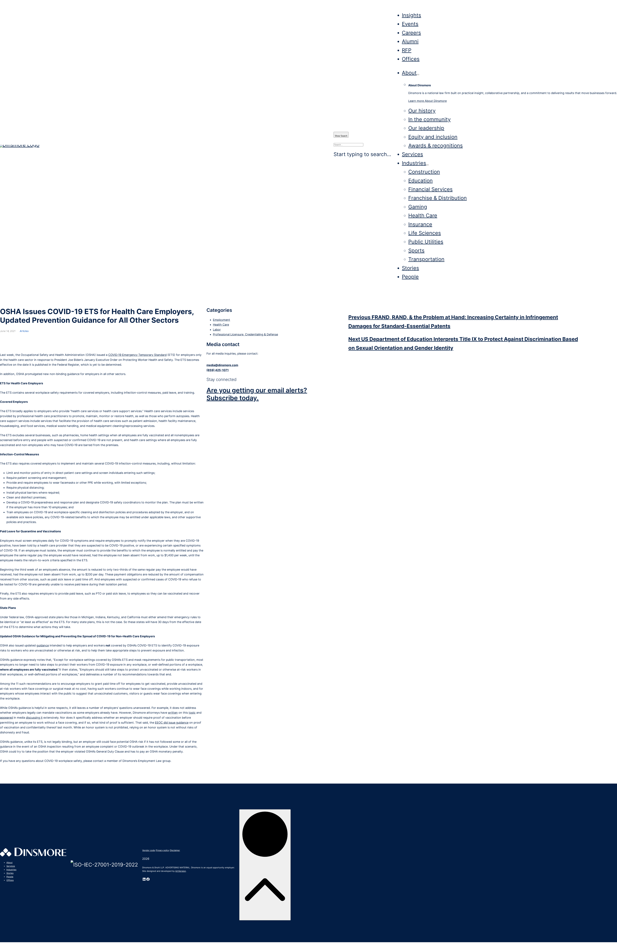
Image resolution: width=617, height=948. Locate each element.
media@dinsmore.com (222, 365)
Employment (221, 319)
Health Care (221, 324)
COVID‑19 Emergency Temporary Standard (137, 355)
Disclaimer (175, 850)
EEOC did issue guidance (171, 722)
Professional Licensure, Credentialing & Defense (245, 334)
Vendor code (148, 850)
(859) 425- (214, 370)
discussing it (34, 717)
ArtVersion (180, 871)
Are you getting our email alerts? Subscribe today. (256, 394)
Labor (217, 329)
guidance (42, 645)
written (173, 712)
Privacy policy (162, 850)
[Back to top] (265, 864)
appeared (6, 717)
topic (192, 712)
